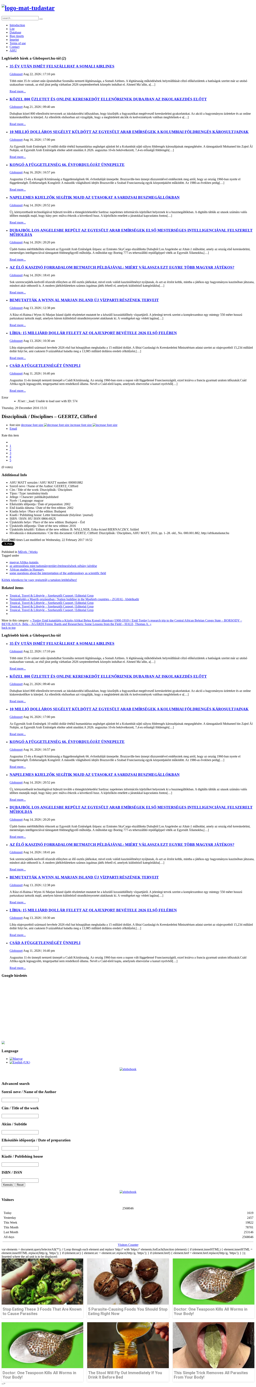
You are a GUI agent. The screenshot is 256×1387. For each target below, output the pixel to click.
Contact (14, 47)
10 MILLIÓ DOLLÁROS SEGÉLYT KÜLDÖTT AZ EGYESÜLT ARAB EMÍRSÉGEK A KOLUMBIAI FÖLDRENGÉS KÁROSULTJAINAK (129, 132)
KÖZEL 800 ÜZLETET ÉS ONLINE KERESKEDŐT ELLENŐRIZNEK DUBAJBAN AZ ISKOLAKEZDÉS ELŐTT (108, 99)
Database (15, 32)
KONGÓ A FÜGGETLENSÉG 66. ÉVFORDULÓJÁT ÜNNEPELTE (67, 165)
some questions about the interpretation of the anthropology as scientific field (58, 573)
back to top (9, 627)
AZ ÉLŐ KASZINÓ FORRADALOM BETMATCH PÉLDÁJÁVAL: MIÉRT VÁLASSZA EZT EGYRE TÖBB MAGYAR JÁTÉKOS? (122, 267)
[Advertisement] (122, 1010)
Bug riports (17, 36)
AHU (13, 50)
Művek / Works (28, 552)
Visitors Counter (128, 1244)
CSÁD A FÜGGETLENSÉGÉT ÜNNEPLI (45, 365)
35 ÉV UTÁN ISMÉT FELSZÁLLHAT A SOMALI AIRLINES (62, 66)
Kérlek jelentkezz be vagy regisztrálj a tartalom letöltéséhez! (39, 580)
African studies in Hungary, (27, 569)
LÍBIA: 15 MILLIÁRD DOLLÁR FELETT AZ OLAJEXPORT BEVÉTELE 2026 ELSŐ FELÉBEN (93, 333)
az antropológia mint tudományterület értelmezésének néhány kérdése (53, 566)
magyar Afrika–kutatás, (24, 562)
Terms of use (18, 43)
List (12, 28)
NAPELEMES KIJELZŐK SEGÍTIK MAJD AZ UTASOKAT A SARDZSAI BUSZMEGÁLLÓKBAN (95, 197)
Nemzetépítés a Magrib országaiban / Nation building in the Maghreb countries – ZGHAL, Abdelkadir (74, 599)
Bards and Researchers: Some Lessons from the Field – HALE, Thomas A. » (102, 624)
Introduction (17, 25)
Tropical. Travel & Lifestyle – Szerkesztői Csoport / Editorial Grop (52, 595)
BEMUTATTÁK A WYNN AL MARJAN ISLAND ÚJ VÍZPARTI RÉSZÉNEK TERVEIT (84, 300)
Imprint (14, 39)
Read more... (18, 91)
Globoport (16, 74)
